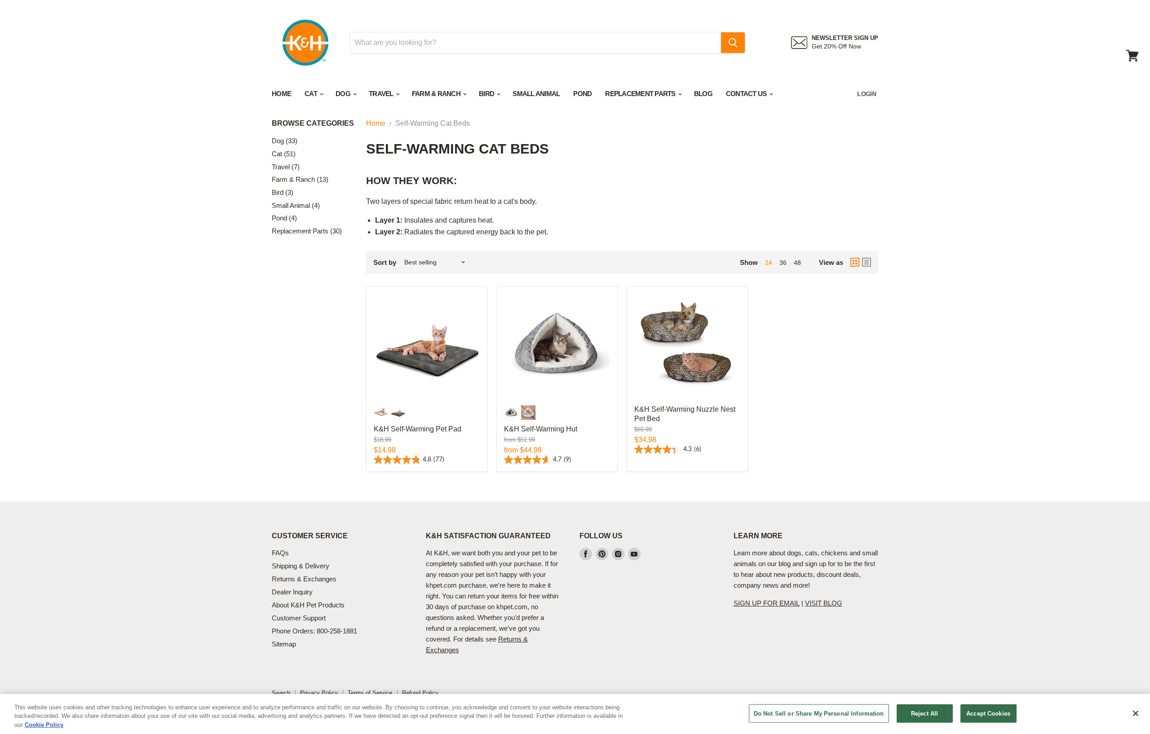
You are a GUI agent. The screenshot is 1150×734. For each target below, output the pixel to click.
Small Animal (536, 93)
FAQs (280, 553)
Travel (382, 93)
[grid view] (854, 262)
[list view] (866, 262)
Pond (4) (284, 218)
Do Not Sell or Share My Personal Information (819, 713)
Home (281, 93)
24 (768, 262)
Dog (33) (284, 141)
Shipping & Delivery (300, 566)
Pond (582, 93)
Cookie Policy (44, 724)
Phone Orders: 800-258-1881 (314, 631)
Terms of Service (370, 693)
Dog (344, 93)
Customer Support (299, 618)
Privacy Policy (319, 693)
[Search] (733, 42)
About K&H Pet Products (308, 605)
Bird (487, 93)
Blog (703, 93)
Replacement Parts (641, 93)
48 (797, 262)
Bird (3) (282, 192)
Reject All (924, 713)
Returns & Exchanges (304, 579)
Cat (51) (284, 154)
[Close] (1136, 713)
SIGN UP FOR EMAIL (767, 603)
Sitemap (284, 644)
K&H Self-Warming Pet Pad (417, 429)
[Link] (305, 18)
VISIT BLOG (823, 603)
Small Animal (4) (296, 205)
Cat (311, 93)
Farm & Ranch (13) (300, 179)
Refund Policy (420, 693)
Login (866, 93)
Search (281, 693)
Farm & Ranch (437, 93)
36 (783, 262)
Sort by (384, 262)
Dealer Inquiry (292, 592)
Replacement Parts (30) (307, 231)
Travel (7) (286, 167)
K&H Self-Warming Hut (540, 429)
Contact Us (747, 93)
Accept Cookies (988, 713)
